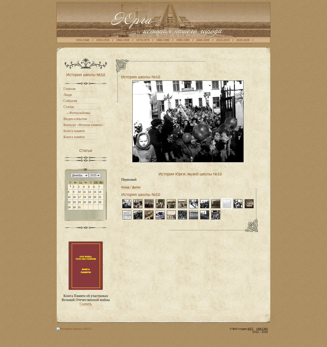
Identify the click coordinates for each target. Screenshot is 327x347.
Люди (67, 95)
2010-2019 (223, 40)
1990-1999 (183, 40)
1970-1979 (142, 40)
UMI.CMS (262, 328)
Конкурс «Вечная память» (83, 125)
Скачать (86, 304)
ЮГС (251, 328)
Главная (69, 89)
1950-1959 (102, 40)
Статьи (68, 107)
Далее (136, 187)
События (70, 101)
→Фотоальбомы (78, 113)
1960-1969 (122, 40)
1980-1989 (163, 40)
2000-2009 (203, 40)
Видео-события (75, 119)
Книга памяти (74, 131)
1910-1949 (82, 40)
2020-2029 (243, 40)
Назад (125, 187)
